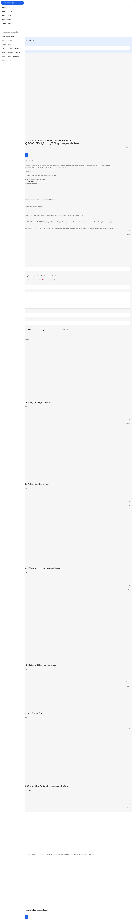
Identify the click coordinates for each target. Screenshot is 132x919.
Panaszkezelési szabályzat (14, 843)
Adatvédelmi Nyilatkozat (14, 837)
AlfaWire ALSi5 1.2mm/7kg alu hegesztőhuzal (29, 402)
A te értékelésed (13, 284)
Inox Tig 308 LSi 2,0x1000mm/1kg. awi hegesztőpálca (34, 568)
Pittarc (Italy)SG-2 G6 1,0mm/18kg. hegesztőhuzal (32, 665)
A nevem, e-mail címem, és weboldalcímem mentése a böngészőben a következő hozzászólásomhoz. (38, 330)
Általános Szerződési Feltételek (16, 834)
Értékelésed (11, 290)
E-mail (9, 320)
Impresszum (10, 840)
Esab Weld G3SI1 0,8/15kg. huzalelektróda (28, 484)
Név (9, 311)
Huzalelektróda (31, 140)
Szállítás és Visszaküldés (14, 851)
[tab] (32, 182)
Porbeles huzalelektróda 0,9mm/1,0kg (26, 713)
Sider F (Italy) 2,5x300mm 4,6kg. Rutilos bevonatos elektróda (37, 786)
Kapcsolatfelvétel (12, 848)
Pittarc (128, 148)
